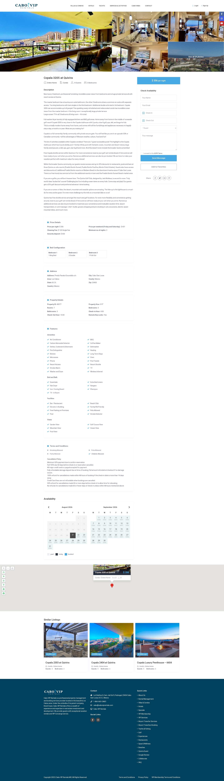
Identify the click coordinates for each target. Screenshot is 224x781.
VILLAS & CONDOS (76, 6)
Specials (141, 710)
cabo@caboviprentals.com (103, 705)
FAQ (140, 762)
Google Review (143, 755)
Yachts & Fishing (144, 729)
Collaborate (142, 759)
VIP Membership (144, 714)
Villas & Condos (144, 703)
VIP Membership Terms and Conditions (166, 777)
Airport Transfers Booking (148, 725)
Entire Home (52, 83)
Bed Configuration (57, 248)
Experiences (142, 736)
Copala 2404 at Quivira (103, 662)
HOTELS (91, 6)
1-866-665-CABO (99, 701)
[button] (112, 586)
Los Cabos (55, 279)
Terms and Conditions (59, 446)
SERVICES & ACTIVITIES (118, 6)
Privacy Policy (143, 777)
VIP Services (143, 718)
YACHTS (102, 6)
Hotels (140, 706)
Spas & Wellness (144, 744)
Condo (65, 83)
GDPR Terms (158, 153)
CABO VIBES (136, 6)
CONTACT (148, 6)
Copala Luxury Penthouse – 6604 (154, 662)
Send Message (158, 158)
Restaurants (143, 740)
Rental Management (146, 699)
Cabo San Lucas (98, 275)
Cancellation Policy (54, 459)
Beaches (141, 747)
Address (53, 271)
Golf (140, 732)
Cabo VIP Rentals (99, 709)
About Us (141, 695)
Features (53, 329)
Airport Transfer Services (147, 721)
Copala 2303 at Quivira (57, 662)
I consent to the (152, 153)
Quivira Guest (143, 751)
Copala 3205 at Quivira (105, 572)
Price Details (55, 222)
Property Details (56, 300)
